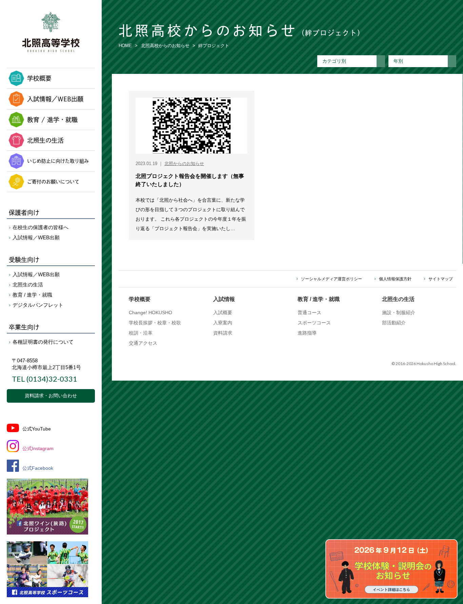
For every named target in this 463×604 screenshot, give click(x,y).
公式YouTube (36, 428)
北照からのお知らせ (184, 163)
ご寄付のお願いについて (53, 181)
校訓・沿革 (141, 333)
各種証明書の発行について (43, 342)
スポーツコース (314, 322)
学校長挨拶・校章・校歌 (155, 322)
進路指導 (307, 333)
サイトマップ (440, 279)
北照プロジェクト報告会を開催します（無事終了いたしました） (190, 180)
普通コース (309, 312)
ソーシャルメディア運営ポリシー (331, 279)
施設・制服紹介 (398, 312)
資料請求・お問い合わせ (51, 395)
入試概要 (222, 312)
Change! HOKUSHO (150, 312)
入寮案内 (222, 322)
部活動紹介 (394, 322)
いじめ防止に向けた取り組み (58, 161)
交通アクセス (143, 343)
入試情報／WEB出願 (55, 99)
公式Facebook (37, 468)
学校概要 (39, 78)
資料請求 (222, 333)
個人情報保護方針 (395, 279)
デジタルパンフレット (38, 305)
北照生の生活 (45, 140)
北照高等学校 (51, 32)
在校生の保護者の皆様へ (40, 227)
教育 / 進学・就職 (52, 120)
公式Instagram (38, 448)
